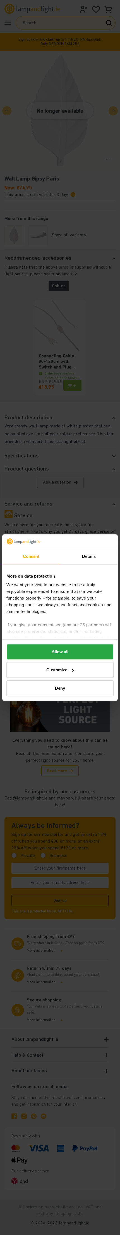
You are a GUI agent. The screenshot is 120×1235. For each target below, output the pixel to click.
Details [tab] (89, 556)
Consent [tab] (31, 556)
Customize (56, 670)
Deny (60, 688)
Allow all (60, 651)
